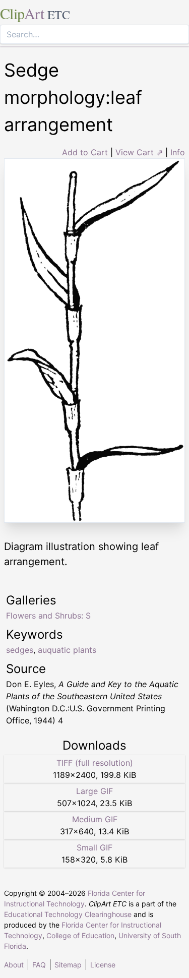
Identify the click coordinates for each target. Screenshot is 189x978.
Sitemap (68, 964)
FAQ (39, 964)
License (102, 964)
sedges (19, 650)
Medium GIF (94, 819)
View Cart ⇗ (139, 152)
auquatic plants (67, 650)
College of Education (80, 935)
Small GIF (94, 847)
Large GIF (94, 791)
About (14, 964)
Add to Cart (85, 152)
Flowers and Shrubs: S (48, 615)
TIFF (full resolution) (94, 763)
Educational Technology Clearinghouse (68, 914)
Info (177, 152)
